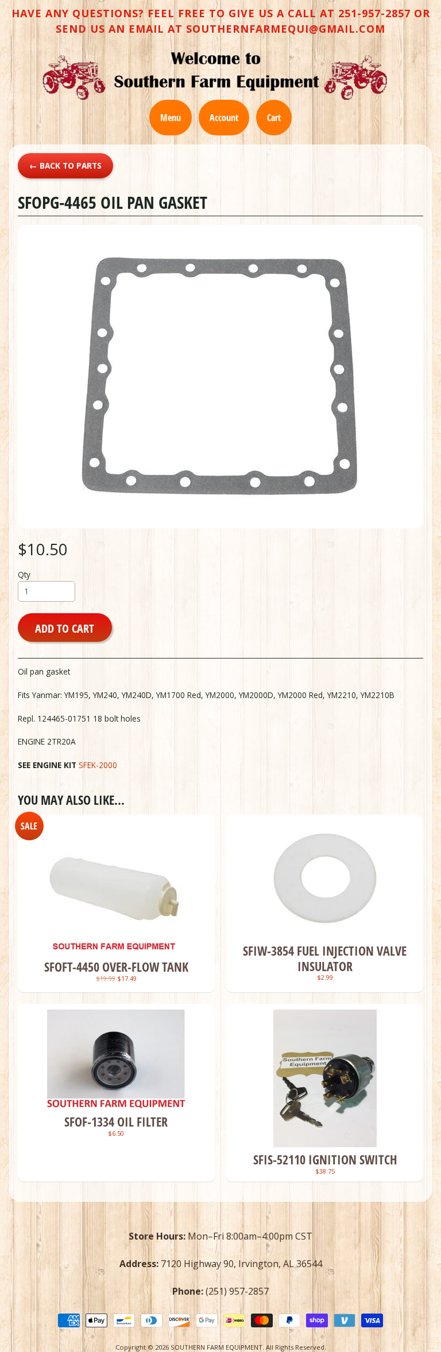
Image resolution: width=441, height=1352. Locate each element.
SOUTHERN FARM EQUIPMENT (216, 1347)
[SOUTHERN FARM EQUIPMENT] (214, 76)
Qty (24, 574)
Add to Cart (64, 628)
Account (224, 117)
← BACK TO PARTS (65, 165)
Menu (170, 117)
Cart (274, 117)
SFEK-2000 (98, 764)
